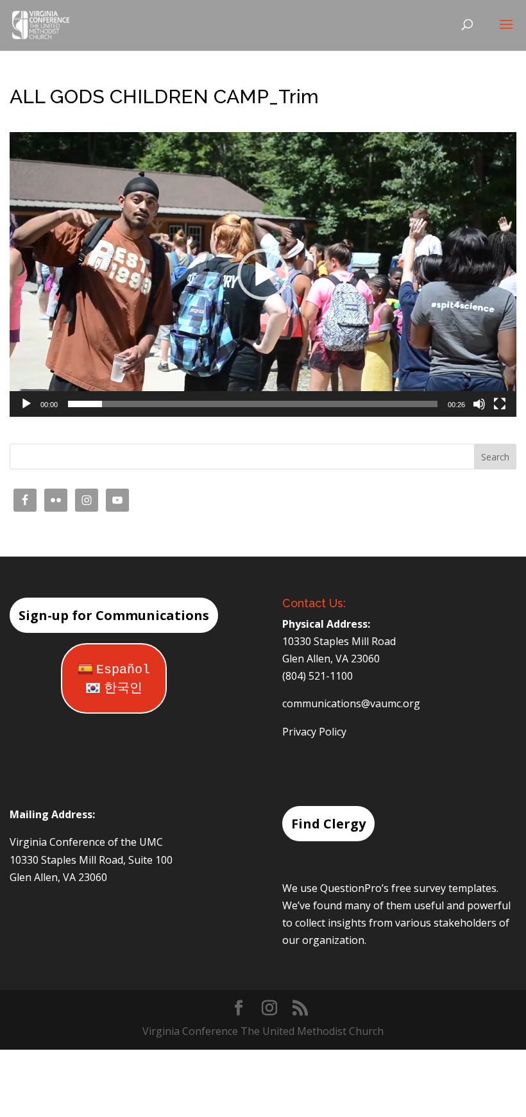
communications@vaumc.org (351, 703)
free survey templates (443, 888)
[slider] (252, 404)
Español (123, 669)
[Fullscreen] (499, 404)
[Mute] (479, 404)
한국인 (123, 688)
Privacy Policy (314, 732)
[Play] (26, 404)
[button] (263, 274)
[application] (263, 274)
